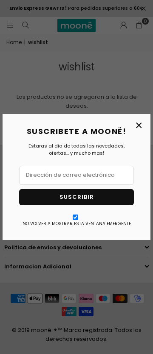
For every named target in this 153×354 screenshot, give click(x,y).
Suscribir (77, 197)
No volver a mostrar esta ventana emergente (77, 223)
